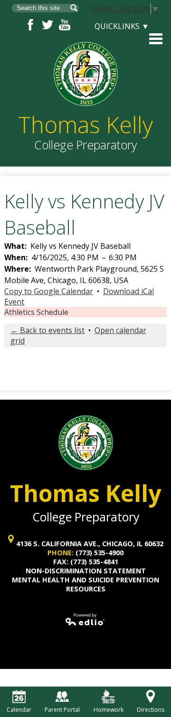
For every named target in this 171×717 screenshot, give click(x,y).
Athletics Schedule (36, 312)
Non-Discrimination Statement (86, 570)
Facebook (30, 24)
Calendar (19, 710)
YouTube (64, 24)
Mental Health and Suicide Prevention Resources (85, 584)
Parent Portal (62, 710)
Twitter (47, 24)
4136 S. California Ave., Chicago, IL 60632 (89, 543)
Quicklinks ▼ (122, 26)
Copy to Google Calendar (48, 291)
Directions (150, 710)
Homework (109, 710)
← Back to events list (47, 330)
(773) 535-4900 (100, 552)
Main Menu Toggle (155, 38)
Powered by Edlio (85, 619)
